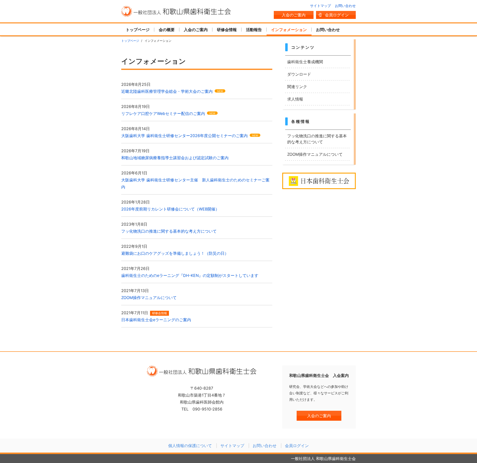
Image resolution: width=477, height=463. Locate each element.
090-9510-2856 (207, 409)
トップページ (138, 29)
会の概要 (167, 29)
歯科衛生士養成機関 (305, 61)
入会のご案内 (294, 14)
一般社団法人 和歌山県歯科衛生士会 (176, 11)
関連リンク (297, 86)
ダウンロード (299, 74)
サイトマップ (320, 5)
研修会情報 (227, 29)
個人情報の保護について (190, 445)
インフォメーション (289, 29)
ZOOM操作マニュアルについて (315, 154)
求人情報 (295, 99)
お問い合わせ (345, 5)
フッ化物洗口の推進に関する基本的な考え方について (317, 138)
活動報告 (254, 29)
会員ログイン (337, 14)
